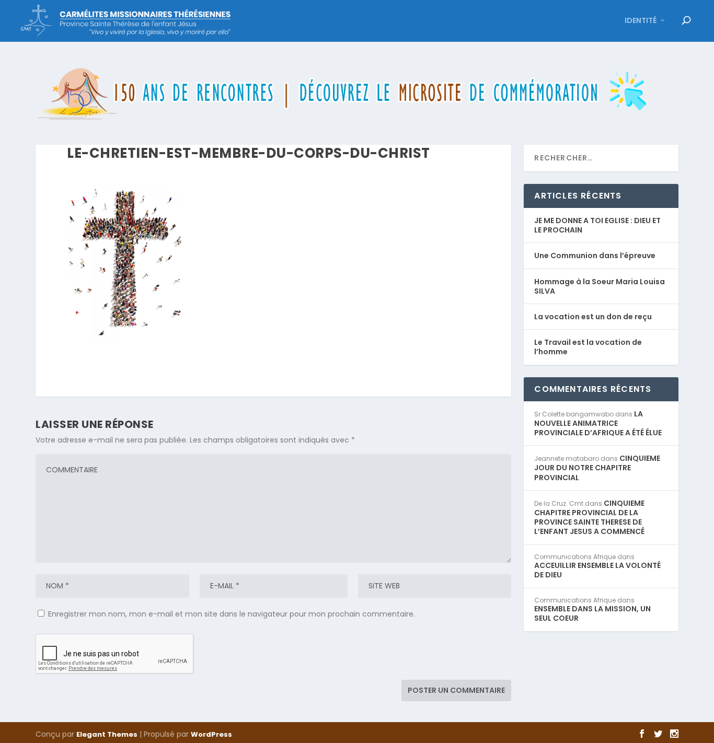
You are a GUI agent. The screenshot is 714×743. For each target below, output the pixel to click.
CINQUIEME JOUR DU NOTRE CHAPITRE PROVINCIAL (597, 467)
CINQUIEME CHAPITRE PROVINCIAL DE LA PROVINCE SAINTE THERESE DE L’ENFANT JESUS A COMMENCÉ (589, 517)
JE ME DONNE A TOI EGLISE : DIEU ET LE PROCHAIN (597, 225)
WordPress (211, 734)
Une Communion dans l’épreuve (594, 255)
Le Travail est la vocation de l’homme (588, 347)
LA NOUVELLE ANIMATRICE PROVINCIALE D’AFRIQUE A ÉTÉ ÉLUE (598, 423)
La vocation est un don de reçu (593, 316)
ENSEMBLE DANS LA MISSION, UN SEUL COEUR (592, 613)
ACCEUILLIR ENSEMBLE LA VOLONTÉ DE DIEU (597, 570)
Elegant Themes (106, 734)
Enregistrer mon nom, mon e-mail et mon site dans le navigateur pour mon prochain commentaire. (231, 614)
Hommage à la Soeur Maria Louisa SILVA (599, 286)
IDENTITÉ (641, 21)
